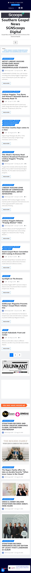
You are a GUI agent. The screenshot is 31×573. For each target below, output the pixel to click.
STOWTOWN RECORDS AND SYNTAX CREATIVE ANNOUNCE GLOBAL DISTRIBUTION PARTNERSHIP (15, 426)
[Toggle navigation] (16, 42)
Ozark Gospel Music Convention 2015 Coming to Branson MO (15, 253)
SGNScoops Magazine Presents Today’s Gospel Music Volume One (14, 306)
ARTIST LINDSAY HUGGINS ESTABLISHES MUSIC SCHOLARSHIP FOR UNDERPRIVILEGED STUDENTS (15, 64)
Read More (6, 83)
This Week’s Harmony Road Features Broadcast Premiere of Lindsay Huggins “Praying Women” (15, 158)
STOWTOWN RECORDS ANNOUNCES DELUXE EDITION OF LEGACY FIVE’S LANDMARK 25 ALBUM (15, 547)
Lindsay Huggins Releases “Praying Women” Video (12, 222)
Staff (6, 101)
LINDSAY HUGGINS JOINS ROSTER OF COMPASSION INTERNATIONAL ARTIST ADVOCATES (12, 191)
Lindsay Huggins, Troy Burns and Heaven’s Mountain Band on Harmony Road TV (15, 96)
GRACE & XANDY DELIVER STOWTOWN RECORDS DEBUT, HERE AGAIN (15, 504)
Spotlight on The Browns (12, 279)
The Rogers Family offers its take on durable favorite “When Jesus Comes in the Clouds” (15, 472)
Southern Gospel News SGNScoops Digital (15, 26)
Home (3, 48)
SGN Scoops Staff (9, 70)
